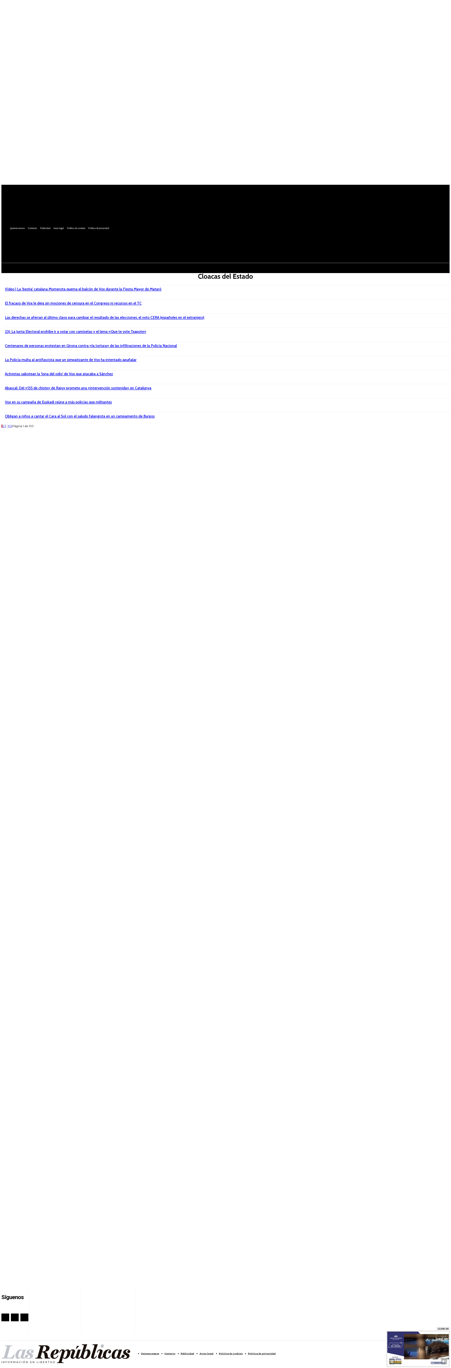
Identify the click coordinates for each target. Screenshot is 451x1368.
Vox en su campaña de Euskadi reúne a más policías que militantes (58, 402)
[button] (147, 250)
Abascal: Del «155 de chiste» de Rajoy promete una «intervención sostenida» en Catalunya (78, 388)
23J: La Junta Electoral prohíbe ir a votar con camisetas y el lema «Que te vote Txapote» (75, 331)
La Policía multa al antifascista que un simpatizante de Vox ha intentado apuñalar (71, 360)
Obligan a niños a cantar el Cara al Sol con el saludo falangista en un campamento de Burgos (80, 416)
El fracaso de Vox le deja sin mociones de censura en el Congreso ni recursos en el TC (73, 303)
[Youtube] (148, 242)
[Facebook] (135, 242)
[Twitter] (141, 242)
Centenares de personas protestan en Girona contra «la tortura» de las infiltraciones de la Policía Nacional (91, 345)
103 (10, 426)
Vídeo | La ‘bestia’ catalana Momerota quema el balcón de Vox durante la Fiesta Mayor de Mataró (83, 289)
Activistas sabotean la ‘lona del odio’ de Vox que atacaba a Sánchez (59, 374)
